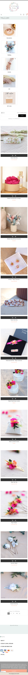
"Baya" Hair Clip (14, 482)
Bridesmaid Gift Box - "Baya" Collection (14, 360)
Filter (22, 115)
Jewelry (9, 72)
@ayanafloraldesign (14, 625)
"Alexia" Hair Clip (14, 157)
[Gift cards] (9, 98)
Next (19, 613)
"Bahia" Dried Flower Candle (14, 401)
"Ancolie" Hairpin (14, 563)
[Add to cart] (12, 155)
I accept (14, 671)
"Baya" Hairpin (14, 522)
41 (17, 613)
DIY (9, 89)
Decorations (9, 38)
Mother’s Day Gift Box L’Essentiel (14, 239)
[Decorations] (9, 30)
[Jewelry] (9, 64)
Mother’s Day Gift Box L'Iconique (14, 198)
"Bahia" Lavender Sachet (14, 441)
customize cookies (22, 667)
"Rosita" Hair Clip (14, 320)
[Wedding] (9, 47)
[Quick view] (15, 155)
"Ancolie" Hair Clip (14, 603)
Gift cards (9, 106)
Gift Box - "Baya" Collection (14, 279)
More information (14, 667)
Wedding (9, 55)
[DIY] (9, 81)
